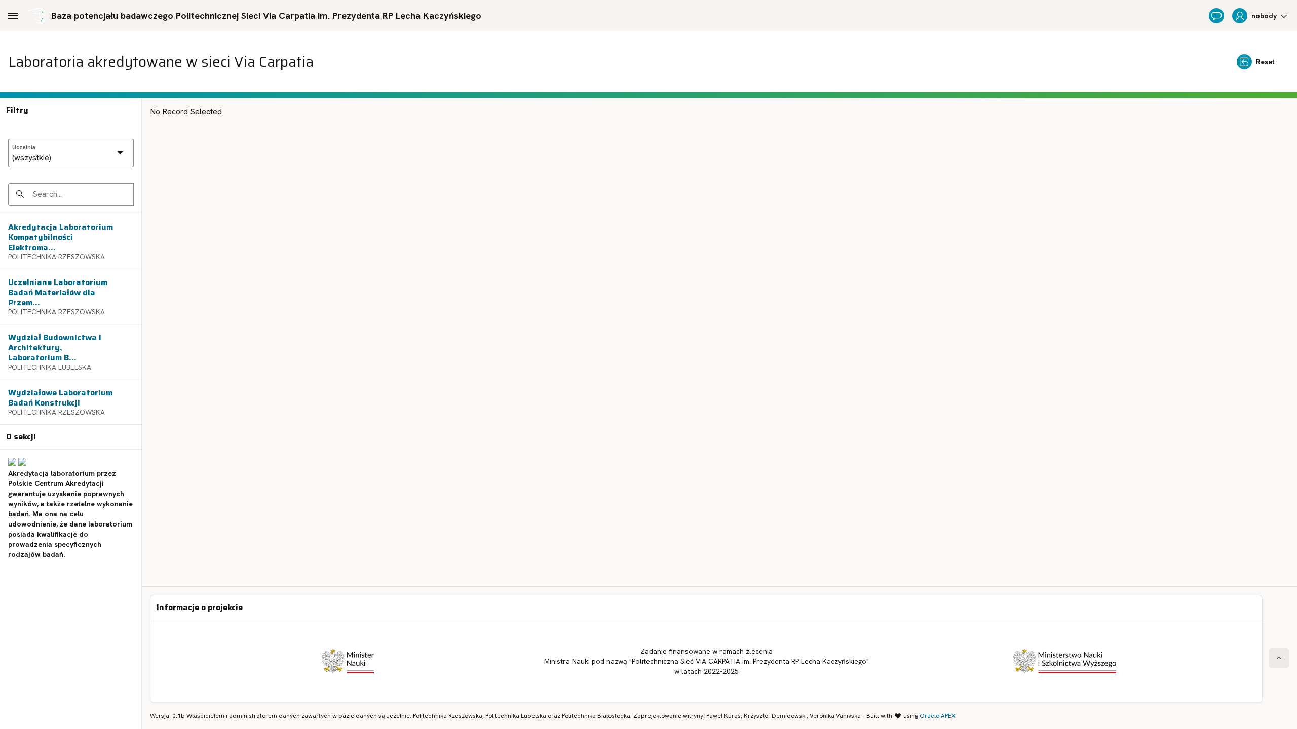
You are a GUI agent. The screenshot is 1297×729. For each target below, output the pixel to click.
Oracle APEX (938, 716)
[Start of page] (1279, 658)
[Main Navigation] (13, 16)
